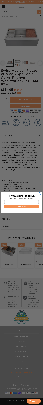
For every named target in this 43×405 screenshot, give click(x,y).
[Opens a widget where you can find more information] (34, 401)
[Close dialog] (40, 193)
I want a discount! (21, 206)
